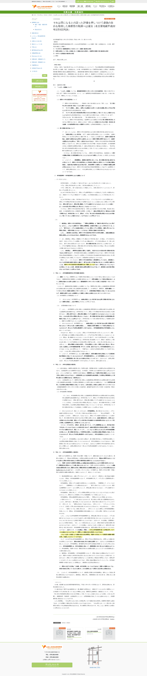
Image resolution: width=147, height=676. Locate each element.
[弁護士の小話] (109, 631)
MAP (113, 1)
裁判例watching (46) (37, 50)
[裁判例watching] (59, 631)
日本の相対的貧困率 (92, 631)
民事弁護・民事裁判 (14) (38, 62)
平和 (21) (34, 47)
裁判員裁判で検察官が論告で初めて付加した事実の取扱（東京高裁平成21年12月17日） (74, 633)
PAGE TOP (142, 654)
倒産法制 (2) (35, 33)
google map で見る (95, 667)
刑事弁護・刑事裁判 (109, 19)
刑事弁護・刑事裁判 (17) (38, 59)
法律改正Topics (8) (37, 68)
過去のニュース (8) (37, 44)
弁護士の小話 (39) (37, 41)
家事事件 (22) (35, 22)
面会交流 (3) (38, 29)
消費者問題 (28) (36, 53)
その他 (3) (34, 71)
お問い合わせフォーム (103, 1)
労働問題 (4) (35, 65)
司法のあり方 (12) (37, 56)
